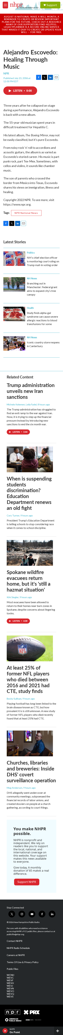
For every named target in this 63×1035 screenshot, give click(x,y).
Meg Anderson (14, 787)
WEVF (10, 980)
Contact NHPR (14, 941)
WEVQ (10, 994)
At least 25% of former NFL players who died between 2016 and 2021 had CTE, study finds (28, 679)
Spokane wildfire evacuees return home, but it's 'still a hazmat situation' (28, 580)
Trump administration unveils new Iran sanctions (31, 390)
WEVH (10, 983)
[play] (5, 1030)
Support (52, 5)
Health (30, 308)
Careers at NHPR (16, 955)
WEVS (10, 996)
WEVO (10, 991)
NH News (32, 278)
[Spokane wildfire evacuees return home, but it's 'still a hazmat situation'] (30, 553)
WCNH (10, 975)
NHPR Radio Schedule (18, 948)
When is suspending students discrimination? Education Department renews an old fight (29, 493)
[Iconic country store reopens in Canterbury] (14, 343)
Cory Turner (13, 515)
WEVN (10, 988)
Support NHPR (26, 882)
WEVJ (10, 985)
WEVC (10, 977)
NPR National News (26, 212)
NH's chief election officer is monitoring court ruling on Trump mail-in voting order (43, 261)
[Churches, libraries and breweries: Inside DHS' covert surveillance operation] (30, 743)
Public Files (12, 969)
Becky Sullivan (14, 698)
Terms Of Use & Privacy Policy (22, 962)
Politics (31, 252)
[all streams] (58, 1031)
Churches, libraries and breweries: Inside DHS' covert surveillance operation (31, 771)
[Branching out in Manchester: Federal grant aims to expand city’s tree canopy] (14, 284)
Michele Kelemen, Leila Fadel (22, 404)
